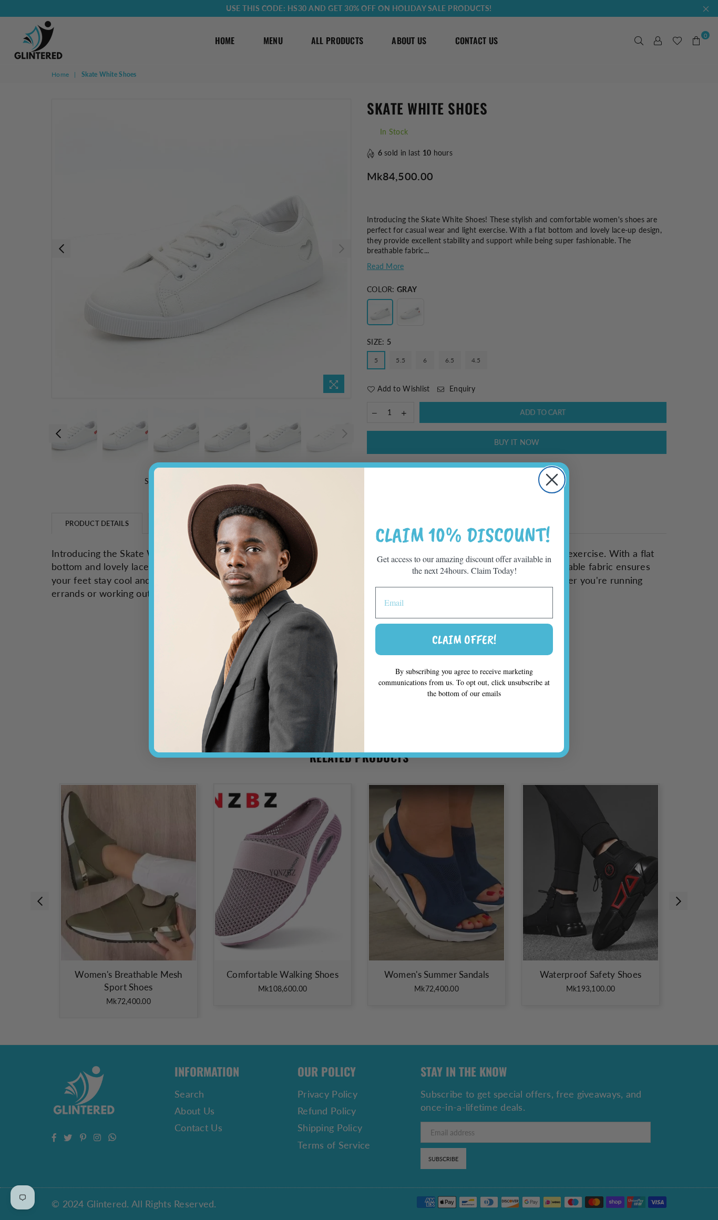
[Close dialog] (552, 480)
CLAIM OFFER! (464, 639)
